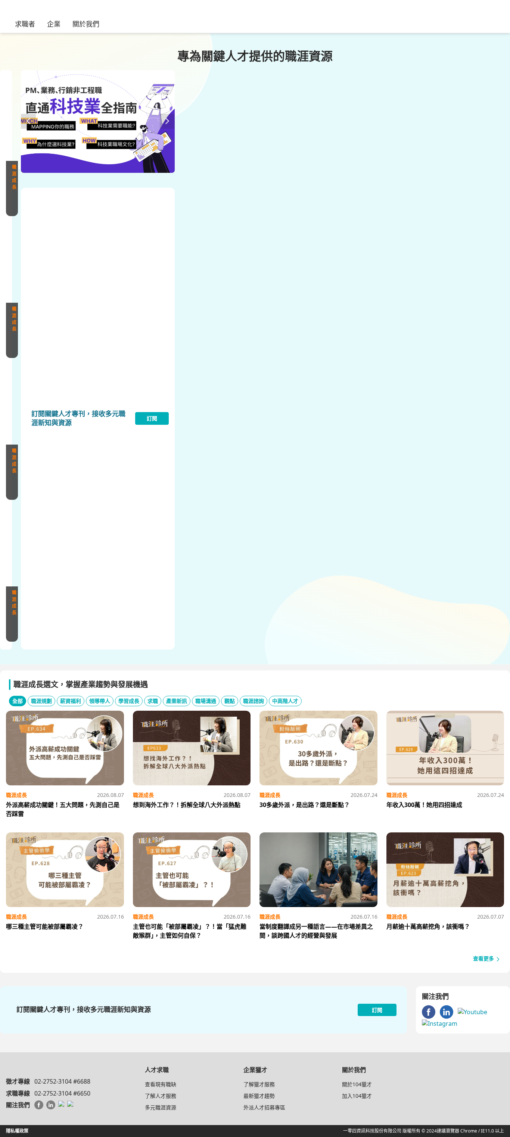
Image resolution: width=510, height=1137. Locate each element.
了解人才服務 (160, 1095)
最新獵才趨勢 (259, 1095)
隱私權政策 (17, 1131)
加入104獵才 (357, 1095)
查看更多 (484, 958)
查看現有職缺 (160, 1084)
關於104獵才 (357, 1084)
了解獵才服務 (259, 1084)
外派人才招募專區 (264, 1107)
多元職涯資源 (160, 1107)
